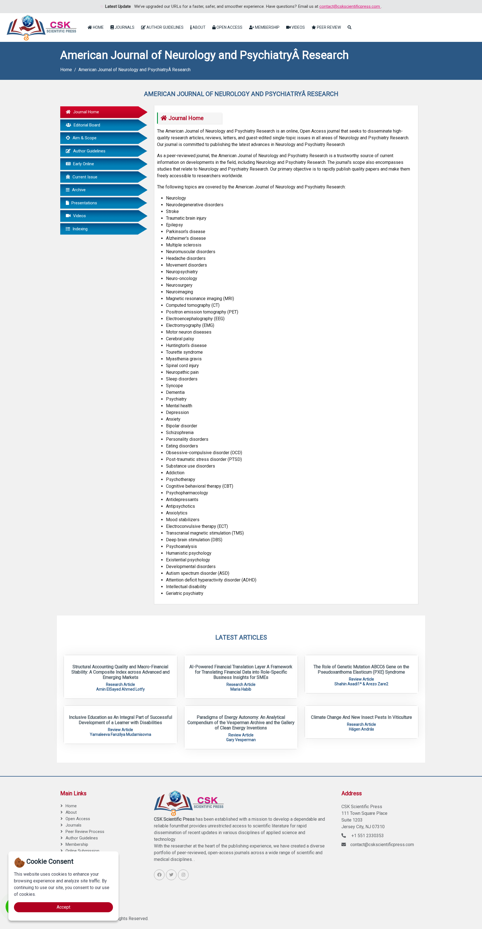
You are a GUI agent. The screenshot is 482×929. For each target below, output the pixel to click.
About (199, 27)
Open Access (229, 27)
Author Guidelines (165, 27)
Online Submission (82, 850)
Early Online (83, 163)
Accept (63, 907)
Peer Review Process (85, 831)
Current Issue (84, 176)
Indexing (79, 228)
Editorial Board (86, 125)
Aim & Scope (84, 137)
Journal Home (85, 111)
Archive (78, 189)
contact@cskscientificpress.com (350, 6)
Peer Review (328, 27)
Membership (266, 27)
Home (98, 27)
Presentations (83, 202)
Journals (124, 27)
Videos (298, 27)
